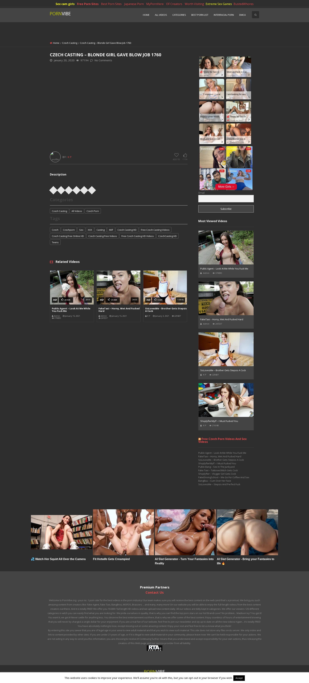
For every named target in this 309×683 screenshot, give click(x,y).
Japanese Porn (134, 4)
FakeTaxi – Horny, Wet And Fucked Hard (119, 310)
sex (81, 229)
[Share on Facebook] (53, 189)
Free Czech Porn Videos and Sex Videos (222, 440)
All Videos (161, 14)
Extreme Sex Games (219, 4)
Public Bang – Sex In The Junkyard (216, 466)
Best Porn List (199, 14)
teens (55, 242)
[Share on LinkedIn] (76, 189)
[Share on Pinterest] (69, 189)
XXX (90, 229)
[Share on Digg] (84, 189)
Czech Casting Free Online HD (68, 236)
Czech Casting (69, 42)
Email (201, 192)
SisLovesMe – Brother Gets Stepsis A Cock (166, 310)
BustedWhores (244, 4)
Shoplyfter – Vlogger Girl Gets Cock (217, 473)
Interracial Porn (224, 14)
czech (55, 229)
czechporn (69, 229)
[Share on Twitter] (61, 189)
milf (111, 229)
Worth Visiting (194, 4)
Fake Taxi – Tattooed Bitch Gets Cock (218, 470)
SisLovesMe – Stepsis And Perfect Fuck (219, 484)
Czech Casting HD (126, 229)
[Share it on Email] (92, 189)
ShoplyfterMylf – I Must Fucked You (219, 421)
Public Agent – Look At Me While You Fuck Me (71, 310)
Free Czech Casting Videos (155, 229)
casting (101, 229)
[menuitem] (146, 15)
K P (70, 157)
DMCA (242, 14)
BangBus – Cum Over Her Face (214, 480)
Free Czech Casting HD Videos (137, 236)
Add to (176, 159)
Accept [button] (239, 678)
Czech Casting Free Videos (102, 236)
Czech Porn (93, 211)
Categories (179, 14)
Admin (57, 316)
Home (146, 14)
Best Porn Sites (111, 4)
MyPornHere (155, 4)
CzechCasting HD (167, 236)
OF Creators (174, 4)
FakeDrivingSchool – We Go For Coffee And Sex (223, 477)
